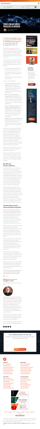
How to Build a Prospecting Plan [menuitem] (8, 367)
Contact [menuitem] (20, 413)
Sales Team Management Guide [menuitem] (8, 383)
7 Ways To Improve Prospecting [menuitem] (8, 370)
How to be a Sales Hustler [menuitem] (24, 386)
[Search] (35, 7)
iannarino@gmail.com (17, 323)
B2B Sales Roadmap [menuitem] (6, 381)
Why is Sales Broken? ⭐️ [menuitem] (7, 364)
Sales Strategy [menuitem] (23, 362)
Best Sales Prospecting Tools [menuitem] (8, 368)
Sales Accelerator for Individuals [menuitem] (8, 379)
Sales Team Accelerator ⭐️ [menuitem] (7, 378)
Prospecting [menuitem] (5, 362)
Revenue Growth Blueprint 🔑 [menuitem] (25, 364)
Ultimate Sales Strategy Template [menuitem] (26, 370)
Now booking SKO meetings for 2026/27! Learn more (20, 0)
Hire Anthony (32, 119)
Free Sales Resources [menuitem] (24, 376)
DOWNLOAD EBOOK (31, 84)
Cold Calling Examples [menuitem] (7, 386)
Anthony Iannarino (13, 29)
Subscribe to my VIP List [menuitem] (24, 387)
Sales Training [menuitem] (5, 376)
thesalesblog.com (13, 298)
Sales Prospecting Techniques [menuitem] (8, 373)
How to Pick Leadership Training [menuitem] (8, 387)
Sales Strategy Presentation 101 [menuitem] (25, 371)
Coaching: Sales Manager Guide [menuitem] (25, 384)
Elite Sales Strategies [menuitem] (23, 383)
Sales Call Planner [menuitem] (23, 381)
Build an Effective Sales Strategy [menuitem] (25, 368)
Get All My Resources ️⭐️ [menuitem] (24, 378)
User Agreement (23, 418)
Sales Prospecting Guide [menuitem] (7, 384)
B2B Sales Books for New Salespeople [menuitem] (26, 367)
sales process (12, 48)
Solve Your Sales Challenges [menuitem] (25, 373)
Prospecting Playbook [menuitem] (6, 365)
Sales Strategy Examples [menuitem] (24, 365)
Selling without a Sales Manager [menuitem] (25, 379)
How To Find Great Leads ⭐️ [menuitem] (7, 371)
